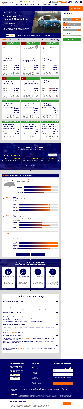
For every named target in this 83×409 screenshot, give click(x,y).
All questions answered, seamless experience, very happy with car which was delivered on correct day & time (30, 161)
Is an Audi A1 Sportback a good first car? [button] (12, 335)
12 (79, 30)
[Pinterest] (22, 371)
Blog (32, 376)
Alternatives (47, 35)
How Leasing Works (35, 374)
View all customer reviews (22, 254)
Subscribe (62, 383)
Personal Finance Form (14, 389)
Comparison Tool (35, 378)
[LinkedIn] (14, 371)
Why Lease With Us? (35, 35)
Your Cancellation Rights (32, 388)
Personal (64, 1)
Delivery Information (35, 368)
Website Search (34, 381)
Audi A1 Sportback (8, 59)
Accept (67, 403)
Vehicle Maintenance (35, 373)
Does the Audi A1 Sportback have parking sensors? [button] (15, 346)
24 (69, 24)
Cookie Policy (46, 388)
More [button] (54, 4)
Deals (19, 35)
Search (50, 2)
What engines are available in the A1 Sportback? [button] (14, 324)
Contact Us (34, 382)
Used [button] (26, 4)
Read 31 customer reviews (12, 39)
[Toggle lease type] (59, 1)
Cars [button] (17, 4)
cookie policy (45, 406)
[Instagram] (19, 371)
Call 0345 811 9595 (16, 366)
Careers (17, 388)
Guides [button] (49, 4)
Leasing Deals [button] (32, 4)
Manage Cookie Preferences (36, 383)
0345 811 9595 (69, 2)
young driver (27, 338)
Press (33, 367)
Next (58, 160)
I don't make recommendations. (46, 160)
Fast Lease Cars (34, 371)
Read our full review (21, 39)
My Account (81, 2)
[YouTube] (17, 371)
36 (74, 24)
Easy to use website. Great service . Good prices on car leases (11, 161)
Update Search (77, 8)
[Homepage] (7, 2)
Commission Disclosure (54, 388)
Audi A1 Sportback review (11, 332)
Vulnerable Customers (43, 389)
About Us (33, 366)
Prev (2, 160)
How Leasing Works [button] (41, 4)
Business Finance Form (24, 389)
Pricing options (67, 13)
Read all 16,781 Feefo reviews (30, 165)
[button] (7, 8)
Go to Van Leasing (35, 379)
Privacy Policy (58, 379)
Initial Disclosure (56, 389)
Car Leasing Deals (35, 369)
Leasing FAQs (12, 388)
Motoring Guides (34, 377)
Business (55, 1)
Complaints (50, 389)
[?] (11, 42)
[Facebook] (11, 371)
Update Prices (73, 39)
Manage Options (58, 403)
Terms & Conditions (23, 388)
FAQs (54, 35)
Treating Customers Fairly (33, 389)
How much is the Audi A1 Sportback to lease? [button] (13, 301)
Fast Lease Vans (34, 372)
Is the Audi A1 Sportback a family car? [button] (12, 312)
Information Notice (64, 389)
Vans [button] (21, 4)
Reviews (26, 35)
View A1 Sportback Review (37, 254)
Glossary (61, 388)
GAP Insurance (12, 390)
